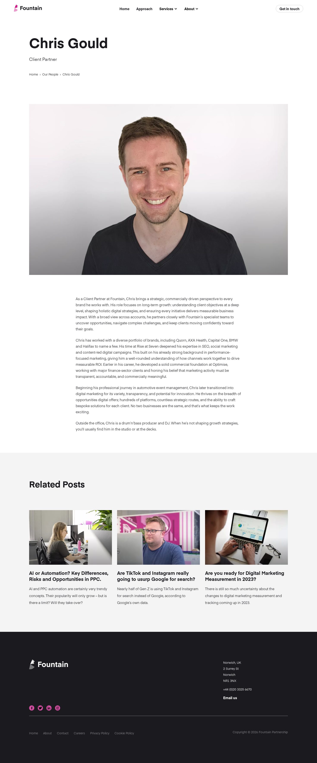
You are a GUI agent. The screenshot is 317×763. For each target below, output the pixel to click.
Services (168, 8)
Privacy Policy (99, 733)
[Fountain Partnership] (28, 9)
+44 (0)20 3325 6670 (237, 689)
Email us (230, 697)
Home (124, 8)
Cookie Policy (124, 733)
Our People (50, 74)
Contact (63, 733)
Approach (144, 8)
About (191, 8)
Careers (79, 733)
